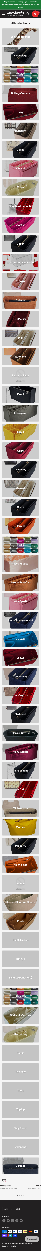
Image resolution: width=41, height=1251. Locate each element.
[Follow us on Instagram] (12, 1220)
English (6, 1209)
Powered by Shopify (9, 1246)
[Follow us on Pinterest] (16, 1220)
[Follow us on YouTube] (21, 1220)
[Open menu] (3, 14)
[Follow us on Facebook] (3, 1220)
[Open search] (28, 13)
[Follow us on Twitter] (8, 1220)
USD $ (18, 1209)
